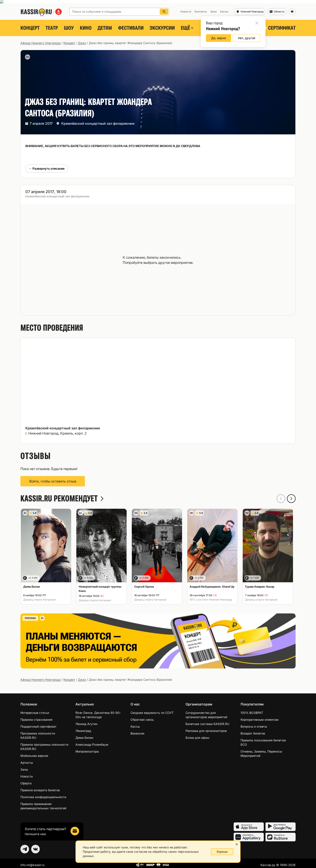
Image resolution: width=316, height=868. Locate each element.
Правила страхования (36, 719)
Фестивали (131, 28)
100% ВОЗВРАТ (252, 712)
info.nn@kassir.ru (32, 865)
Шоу (69, 28)
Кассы (135, 726)
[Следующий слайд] (291, 498)
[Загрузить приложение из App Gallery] (249, 837)
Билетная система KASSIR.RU (207, 724)
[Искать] (164, 12)
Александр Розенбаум (91, 744)
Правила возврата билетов (40, 790)
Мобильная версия (34, 755)
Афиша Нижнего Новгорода (40, 43)
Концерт (30, 28)
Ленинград (83, 731)
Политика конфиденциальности (43, 797)
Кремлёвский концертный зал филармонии (98, 123)
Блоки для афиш (197, 737)
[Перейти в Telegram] (24, 849)
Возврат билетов (253, 733)
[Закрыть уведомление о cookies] (236, 844)
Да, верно (218, 38)
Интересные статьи (34, 712)
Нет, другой (246, 38)
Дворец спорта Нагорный (39, 599)
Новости (26, 776)
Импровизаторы (87, 751)
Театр (52, 28)
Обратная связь (142, 719)
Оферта (26, 783)
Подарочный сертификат (38, 726)
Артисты (26, 762)
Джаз (82, 43)
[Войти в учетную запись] (292, 11)
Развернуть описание (48, 168)
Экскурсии (162, 28)
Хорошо (222, 851)
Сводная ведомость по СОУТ (152, 712)
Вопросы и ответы (254, 726)
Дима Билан (84, 737)
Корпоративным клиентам (260, 719)
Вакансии (137, 733)
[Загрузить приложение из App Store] (249, 826)
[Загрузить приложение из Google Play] (280, 826)
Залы (24, 769)
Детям (105, 28)
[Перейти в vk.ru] (35, 849)
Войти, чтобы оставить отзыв (52, 481)
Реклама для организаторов (206, 731)
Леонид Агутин (86, 724)
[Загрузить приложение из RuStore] (280, 837)
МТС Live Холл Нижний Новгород (211, 599)
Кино (86, 28)
